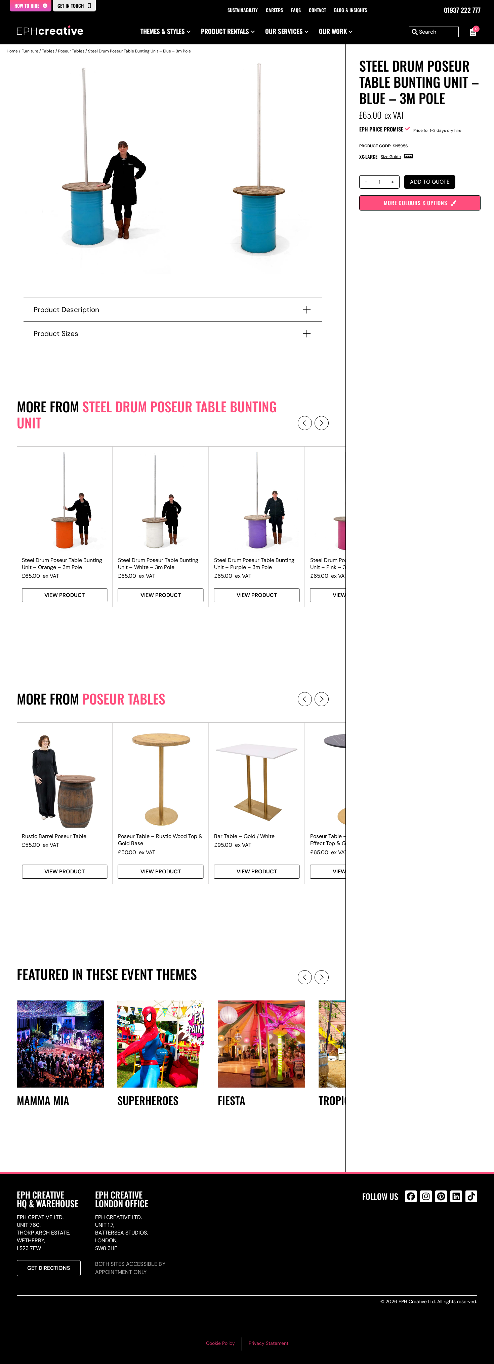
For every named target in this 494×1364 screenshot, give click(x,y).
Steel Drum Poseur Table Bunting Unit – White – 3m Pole (158, 564)
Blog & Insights (350, 9)
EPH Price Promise (381, 129)
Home (12, 51)
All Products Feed (412, 1225)
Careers (274, 9)
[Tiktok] (471, 1196)
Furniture (30, 51)
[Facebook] (411, 1196)
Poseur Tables (71, 51)
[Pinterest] (441, 1196)
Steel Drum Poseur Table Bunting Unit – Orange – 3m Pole (62, 564)
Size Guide (391, 156)
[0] (471, 32)
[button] (305, 423)
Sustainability (243, 9)
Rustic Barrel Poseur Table (54, 836)
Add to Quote (430, 181)
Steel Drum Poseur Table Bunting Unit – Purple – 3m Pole (254, 564)
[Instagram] (426, 1196)
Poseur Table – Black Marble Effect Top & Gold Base (345, 840)
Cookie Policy (220, 1343)
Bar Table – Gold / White (244, 836)
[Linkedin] (456, 1196)
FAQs (296, 9)
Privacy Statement (268, 1343)
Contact (317, 9)
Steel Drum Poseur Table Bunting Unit (147, 414)
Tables (48, 51)
